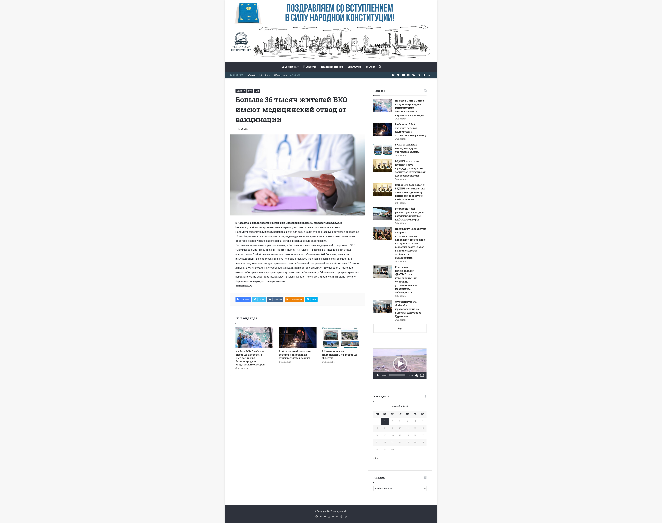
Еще (400, 328)
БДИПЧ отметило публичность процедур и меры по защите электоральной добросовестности (410, 168)
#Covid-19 (295, 75)
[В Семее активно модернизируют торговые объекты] (341, 337)
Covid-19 (241, 91)
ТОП (257, 91)
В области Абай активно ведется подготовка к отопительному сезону (294, 355)
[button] (400, 364)
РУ (266, 75)
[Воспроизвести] (378, 375)
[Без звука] (416, 375)
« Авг (376, 458)
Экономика (290, 67)
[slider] (397, 375)
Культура (356, 67)
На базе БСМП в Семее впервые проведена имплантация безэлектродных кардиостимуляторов (250, 358)
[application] (400, 364)
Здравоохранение (333, 67)
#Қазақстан (280, 75)
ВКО (250, 91)
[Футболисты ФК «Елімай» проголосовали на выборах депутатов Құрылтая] (382, 306)
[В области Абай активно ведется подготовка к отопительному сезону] (298, 337)
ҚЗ (260, 75)
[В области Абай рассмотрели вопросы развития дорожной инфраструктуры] (382, 213)
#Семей (251, 75)
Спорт (371, 67)
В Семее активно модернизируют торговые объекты (339, 355)
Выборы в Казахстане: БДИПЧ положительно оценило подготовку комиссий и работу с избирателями (410, 192)
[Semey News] (331, 43)
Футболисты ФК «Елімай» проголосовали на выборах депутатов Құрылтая (408, 309)
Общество (311, 67)
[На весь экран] (422, 375)
